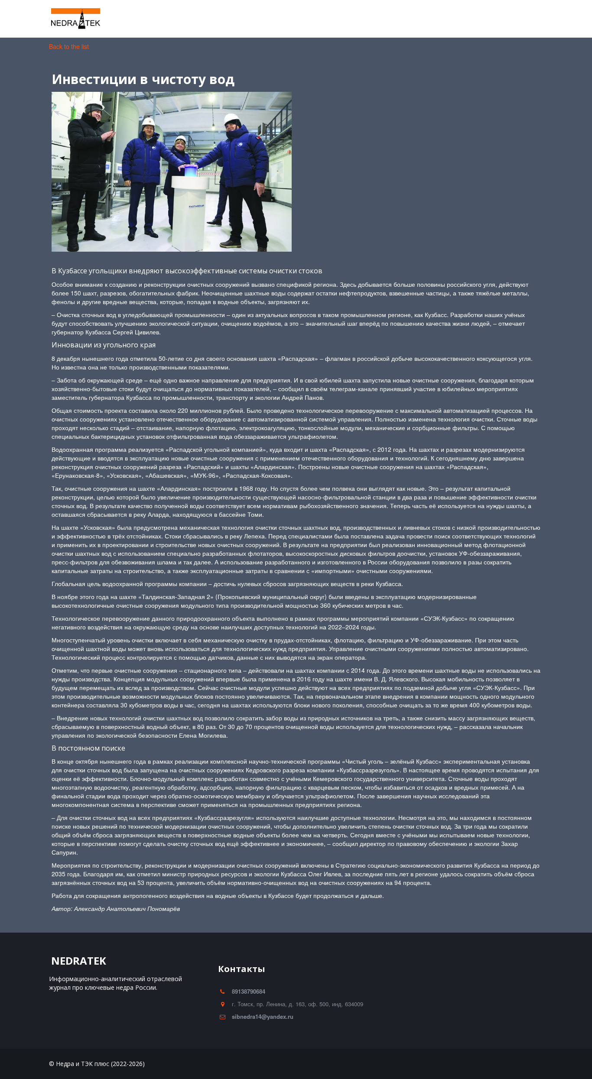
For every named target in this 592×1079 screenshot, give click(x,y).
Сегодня (344, 19)
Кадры (123, 19)
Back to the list (69, 46)
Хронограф (239, 19)
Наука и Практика (177, 19)
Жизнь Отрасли (71, 19)
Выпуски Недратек (402, 19)
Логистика (296, 19)
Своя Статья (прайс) (479, 19)
